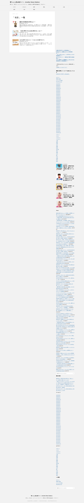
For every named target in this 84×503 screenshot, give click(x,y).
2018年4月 (58, 420)
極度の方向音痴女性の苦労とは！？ (27, 21)
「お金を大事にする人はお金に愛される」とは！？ (31, 30)
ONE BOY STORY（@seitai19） (63, 74)
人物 (57, 140)
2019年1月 (58, 95)
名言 (57, 145)
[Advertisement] (65, 29)
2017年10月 (58, 117)
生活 (27, 23)
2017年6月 (58, 123)
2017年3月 (58, 128)
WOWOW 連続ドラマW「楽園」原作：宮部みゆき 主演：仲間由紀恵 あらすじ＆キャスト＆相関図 (65, 247)
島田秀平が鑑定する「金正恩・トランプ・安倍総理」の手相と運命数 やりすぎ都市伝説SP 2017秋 (65, 300)
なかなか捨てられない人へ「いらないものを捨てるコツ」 (32, 39)
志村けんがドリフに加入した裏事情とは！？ (64, 350)
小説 (24, 9)
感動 (57, 146)
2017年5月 (58, 125)
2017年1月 (58, 131)
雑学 (14, 9)
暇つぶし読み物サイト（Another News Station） (25, 2)
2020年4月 (58, 85)
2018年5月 (58, 107)
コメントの (59, 80)
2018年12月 (58, 97)
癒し (57, 155)
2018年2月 (58, 111)
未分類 (57, 149)
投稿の (58, 78)
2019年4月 (58, 92)
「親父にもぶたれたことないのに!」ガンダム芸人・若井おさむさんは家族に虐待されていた (68, 178)
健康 (57, 142)
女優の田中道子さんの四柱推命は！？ (63, 50)
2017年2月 (58, 129)
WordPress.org (59, 81)
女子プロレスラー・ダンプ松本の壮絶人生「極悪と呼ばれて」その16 (68, 205)
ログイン (58, 77)
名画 (57, 143)
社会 (57, 156)
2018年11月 (58, 98)
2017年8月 (58, 120)
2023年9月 (58, 83)
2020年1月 (58, 86)
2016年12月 (58, 132)
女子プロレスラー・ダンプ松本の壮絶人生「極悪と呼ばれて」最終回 (68, 196)
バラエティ (58, 137)
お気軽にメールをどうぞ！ (61, 67)
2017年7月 (58, 122)
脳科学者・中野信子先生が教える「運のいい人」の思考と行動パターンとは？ (68, 168)
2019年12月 (58, 88)
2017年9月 (58, 119)
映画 (34, 9)
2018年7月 (58, 104)
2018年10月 (58, 100)
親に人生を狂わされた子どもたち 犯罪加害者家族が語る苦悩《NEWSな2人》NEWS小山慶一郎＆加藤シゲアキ (65, 327)
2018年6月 (58, 106)
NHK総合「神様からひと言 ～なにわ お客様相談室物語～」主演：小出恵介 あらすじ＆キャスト (65, 355)
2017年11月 (58, 116)
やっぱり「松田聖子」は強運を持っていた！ (64, 384)
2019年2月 (58, 94)
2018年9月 (58, 101)
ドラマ (57, 136)
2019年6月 (58, 89)
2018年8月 (58, 103)
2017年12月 (58, 114)
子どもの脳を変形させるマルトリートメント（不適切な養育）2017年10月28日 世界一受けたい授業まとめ (65, 218)
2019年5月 (58, 91)
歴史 (57, 150)
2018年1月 (58, 113)
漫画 (57, 152)
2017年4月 (58, 126)
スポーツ (58, 134)
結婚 (57, 158)
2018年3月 (58, 110)
